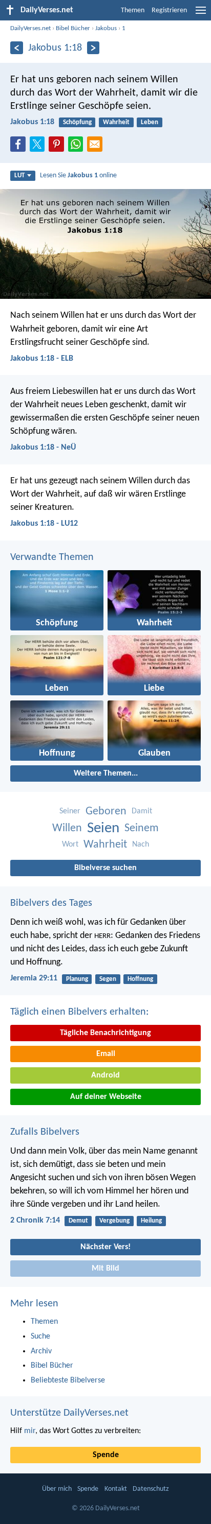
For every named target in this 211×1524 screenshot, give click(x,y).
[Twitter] (39, 147)
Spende (106, 1455)
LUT (19, 175)
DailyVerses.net (30, 28)
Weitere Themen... (106, 773)
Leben (149, 122)
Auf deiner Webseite (105, 1097)
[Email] (97, 147)
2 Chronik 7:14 (35, 1220)
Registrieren (169, 10)
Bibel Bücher (73, 28)
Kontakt (115, 1489)
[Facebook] (20, 147)
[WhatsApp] (78, 144)
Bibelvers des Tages (51, 903)
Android (105, 1075)
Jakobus (106, 28)
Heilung (151, 1220)
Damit (142, 811)
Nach (140, 844)
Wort (70, 844)
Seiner (69, 811)
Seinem (141, 828)
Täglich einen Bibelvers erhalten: (79, 1012)
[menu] (201, 14)
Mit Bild (105, 1268)
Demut (78, 1220)
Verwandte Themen (52, 557)
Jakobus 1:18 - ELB (41, 359)
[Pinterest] (58, 147)
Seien (103, 828)
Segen (107, 979)
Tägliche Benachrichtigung (105, 1033)
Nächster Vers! (105, 1247)
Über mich (57, 1489)
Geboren (106, 811)
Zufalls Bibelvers (44, 1132)
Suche (40, 1336)
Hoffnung (140, 979)
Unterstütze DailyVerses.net (69, 1413)
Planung (77, 979)
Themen (132, 10)
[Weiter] (93, 47)
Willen (67, 828)
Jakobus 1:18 (32, 122)
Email (105, 1054)
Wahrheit (116, 122)
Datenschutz (151, 1489)
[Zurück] (16, 47)
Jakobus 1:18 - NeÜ (43, 447)
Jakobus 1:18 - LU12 (44, 524)
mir (29, 1431)
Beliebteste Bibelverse (68, 1380)
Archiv (41, 1351)
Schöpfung (77, 122)
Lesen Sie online (78, 175)
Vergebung (114, 1220)
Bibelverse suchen (105, 868)
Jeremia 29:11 (33, 978)
